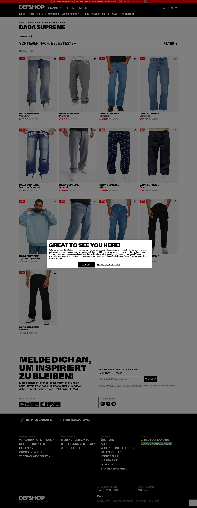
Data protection (55, 258)
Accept (86, 264)
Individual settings (108, 264)
